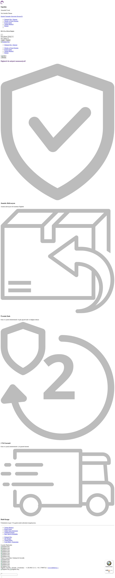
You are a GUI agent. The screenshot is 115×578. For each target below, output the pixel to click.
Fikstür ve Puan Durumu (11, 21)
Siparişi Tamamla (6, 16)
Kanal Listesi (8, 22)
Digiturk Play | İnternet (10, 19)
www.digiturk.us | (53, 567)
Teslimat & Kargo (9, 532)
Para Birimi (4, 36)
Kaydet (8, 40)
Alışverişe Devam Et (17, 16)
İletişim (6, 26)
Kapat (2, 40)
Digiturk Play (8, 537)
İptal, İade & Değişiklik (11, 534)
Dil (2, 38)
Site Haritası (7, 539)
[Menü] (112, 561)
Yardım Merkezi (8, 24)
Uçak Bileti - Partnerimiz (11, 542)
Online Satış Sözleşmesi (11, 531)
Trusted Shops (8, 540)
